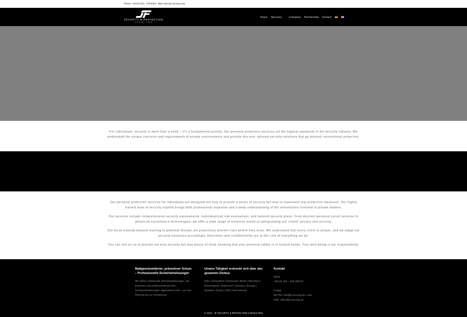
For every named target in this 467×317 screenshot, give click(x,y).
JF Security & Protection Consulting (238, 313)
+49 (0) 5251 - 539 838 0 (144, 3)
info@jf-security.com (174, 3)
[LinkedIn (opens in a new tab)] (341, 4)
